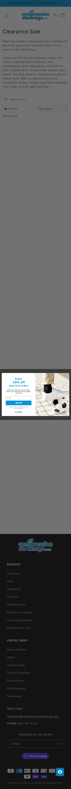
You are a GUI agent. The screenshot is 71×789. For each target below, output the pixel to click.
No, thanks (18, 412)
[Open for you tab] (60, 772)
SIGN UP (18, 403)
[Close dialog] (67, 375)
